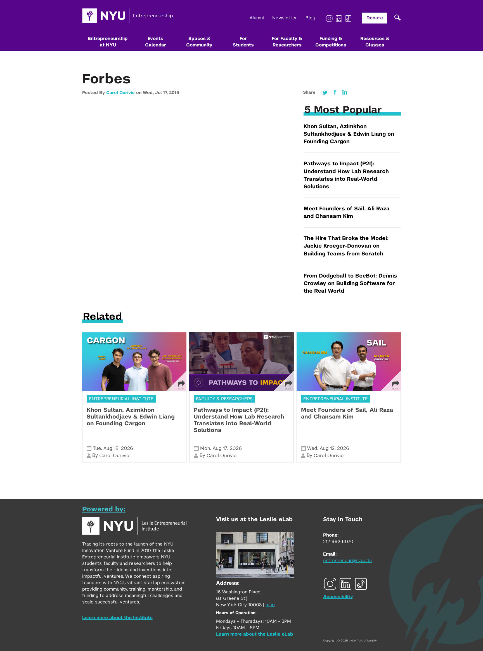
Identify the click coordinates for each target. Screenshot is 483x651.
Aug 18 (111, 448)
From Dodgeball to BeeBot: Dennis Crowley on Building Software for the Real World (350, 283)
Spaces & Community (199, 41)
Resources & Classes (374, 41)
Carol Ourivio (120, 93)
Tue (97, 448)
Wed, (149, 93)
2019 (174, 93)
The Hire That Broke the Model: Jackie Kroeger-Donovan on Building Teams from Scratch (346, 246)
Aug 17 (220, 448)
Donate (374, 18)
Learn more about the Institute (117, 617)
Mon (205, 448)
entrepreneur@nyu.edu (347, 560)
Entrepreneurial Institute (121, 399)
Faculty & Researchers (224, 399)
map (270, 605)
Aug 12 (327, 448)
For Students (243, 41)
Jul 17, (162, 93)
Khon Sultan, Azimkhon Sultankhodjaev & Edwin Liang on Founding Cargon (349, 134)
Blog (310, 18)
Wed (312, 448)
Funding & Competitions (330, 41)
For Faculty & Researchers (287, 41)
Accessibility (338, 596)
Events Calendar (155, 41)
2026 (127, 448)
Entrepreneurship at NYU (108, 41)
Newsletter (284, 18)
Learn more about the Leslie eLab (254, 634)
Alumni (257, 18)
